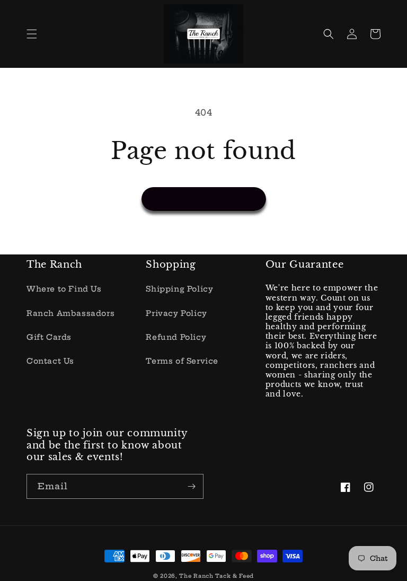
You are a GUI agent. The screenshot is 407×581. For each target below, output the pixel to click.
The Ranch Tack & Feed (216, 576)
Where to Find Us (64, 289)
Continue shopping (203, 198)
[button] (31, 34)
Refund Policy (176, 337)
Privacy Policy (176, 313)
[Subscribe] (191, 486)
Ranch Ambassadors (70, 313)
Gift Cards (49, 337)
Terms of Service (182, 361)
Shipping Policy (179, 289)
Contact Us (50, 361)
